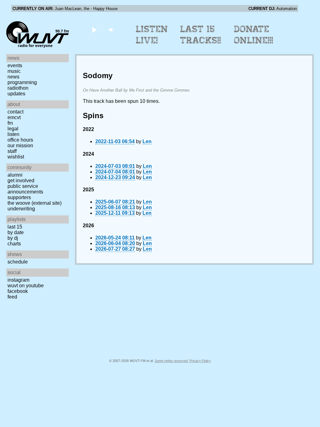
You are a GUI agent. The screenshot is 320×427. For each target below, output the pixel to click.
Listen (13, 134)
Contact (15, 111)
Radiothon (18, 88)
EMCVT (14, 117)
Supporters (19, 197)
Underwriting (21, 208)
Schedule (18, 261)
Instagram (18, 280)
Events (15, 65)
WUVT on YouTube (26, 285)
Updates (16, 93)
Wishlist (16, 156)
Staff (12, 151)
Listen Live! (152, 34)
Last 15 (15, 226)
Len (147, 141)
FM (10, 123)
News (13, 76)
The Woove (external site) (35, 203)
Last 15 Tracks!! (200, 34)
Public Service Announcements (25, 188)
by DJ (13, 238)
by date (16, 232)
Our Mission (20, 145)
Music (14, 71)
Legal (13, 128)
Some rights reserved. (171, 361)
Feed (12, 296)
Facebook (18, 291)
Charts (14, 243)
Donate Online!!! (253, 34)
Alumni (15, 175)
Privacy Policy (200, 361)
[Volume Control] (112, 30)
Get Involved (21, 180)
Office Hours (20, 140)
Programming (22, 82)
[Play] (94, 30)
